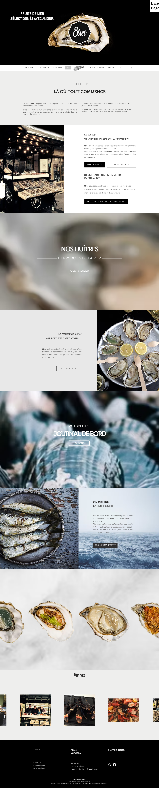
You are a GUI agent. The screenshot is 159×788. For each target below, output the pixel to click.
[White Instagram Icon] (109, 764)
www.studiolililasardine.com (98, 783)
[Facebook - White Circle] (114, 764)
